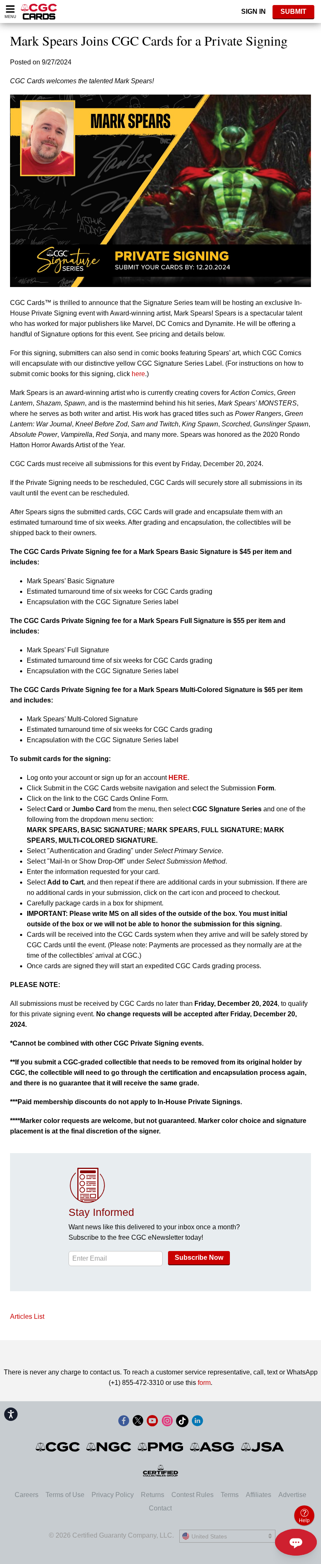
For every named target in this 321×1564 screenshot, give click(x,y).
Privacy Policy (113, 1494)
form (204, 1382)
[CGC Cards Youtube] (152, 1422)
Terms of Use (65, 1494)
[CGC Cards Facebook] (123, 1422)
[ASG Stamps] (212, 1447)
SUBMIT (293, 11)
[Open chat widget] (296, 1542)
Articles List (27, 1316)
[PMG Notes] (161, 1447)
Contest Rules (192, 1494)
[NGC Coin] (109, 1447)
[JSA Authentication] (262, 1447)
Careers (26, 1494)
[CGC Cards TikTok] (182, 1422)
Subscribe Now (199, 1257)
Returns (152, 1494)
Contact (160, 1508)
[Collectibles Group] (160, 1470)
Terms (230, 1494)
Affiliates (258, 1494)
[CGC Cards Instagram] (167, 1422)
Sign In (253, 11)
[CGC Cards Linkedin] (197, 1422)
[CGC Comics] (58, 1447)
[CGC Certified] (39, 11)
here (138, 373)
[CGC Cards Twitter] (137, 1422)
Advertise (292, 1494)
